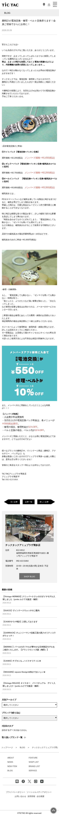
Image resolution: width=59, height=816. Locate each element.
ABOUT (10, 758)
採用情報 (31, 796)
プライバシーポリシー (15, 792)
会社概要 (40, 796)
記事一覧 (28, 502)
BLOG (10, 770)
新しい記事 (44, 502)
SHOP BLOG (29, 576)
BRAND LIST (34, 766)
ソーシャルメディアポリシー (39, 792)
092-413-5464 (11, 479)
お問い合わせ (20, 796)
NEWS (10, 762)
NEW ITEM (12, 766)
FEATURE (33, 758)
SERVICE (33, 770)
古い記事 (14, 502)
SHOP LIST (34, 762)
